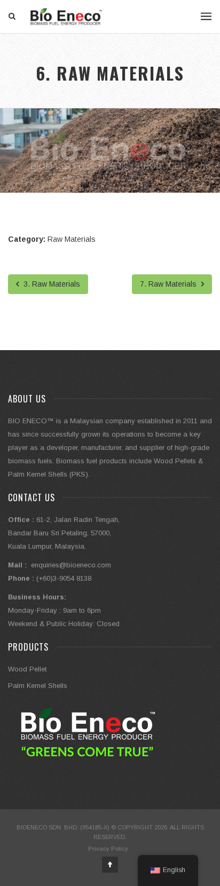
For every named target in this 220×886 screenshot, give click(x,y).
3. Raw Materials (50, 284)
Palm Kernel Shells (37, 686)
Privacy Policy (108, 848)
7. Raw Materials (169, 284)
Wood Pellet (27, 669)
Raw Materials (72, 239)
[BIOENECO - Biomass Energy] (66, 17)
